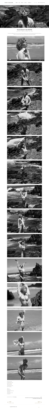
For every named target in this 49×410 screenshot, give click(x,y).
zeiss (41, 398)
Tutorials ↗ (25, 2)
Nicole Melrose (10, 383)
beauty (28, 397)
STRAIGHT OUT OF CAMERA (24, 31)
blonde (35, 397)
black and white (31, 397)
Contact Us (22, 2)
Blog (19, 2)
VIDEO (29, 31)
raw (37, 398)
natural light (38, 397)
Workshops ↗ (29, 2)
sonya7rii (39, 398)
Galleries (17, 2)
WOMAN (32, 31)
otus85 (41, 397)
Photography (34, 398)
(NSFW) (26, 397)
